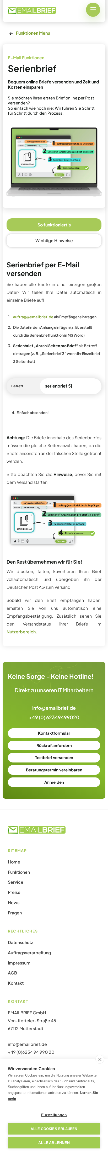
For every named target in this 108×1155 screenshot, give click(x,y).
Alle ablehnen (54, 1143)
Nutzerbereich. (22, 631)
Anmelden (54, 782)
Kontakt (16, 983)
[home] (32, 10)
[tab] (54, 224)
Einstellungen (54, 1115)
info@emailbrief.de (54, 708)
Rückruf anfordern (54, 745)
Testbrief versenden (54, 757)
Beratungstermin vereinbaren (54, 769)
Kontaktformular (54, 732)
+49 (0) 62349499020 (54, 717)
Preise (14, 892)
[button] (93, 10)
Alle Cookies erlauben (54, 1129)
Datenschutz (20, 942)
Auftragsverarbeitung (29, 952)
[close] (99, 1059)
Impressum (19, 963)
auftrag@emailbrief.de (33, 316)
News (13, 902)
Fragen (15, 912)
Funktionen (19, 872)
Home (14, 862)
